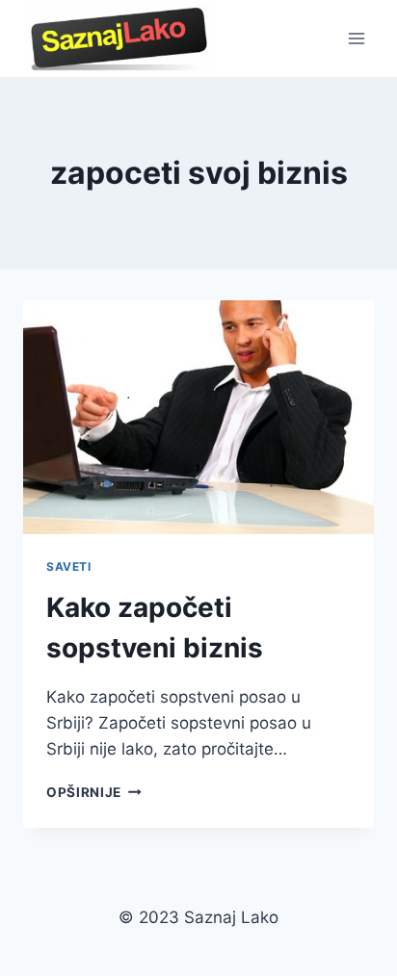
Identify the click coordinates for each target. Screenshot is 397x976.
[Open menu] (356, 38)
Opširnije (94, 792)
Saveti (69, 566)
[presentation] (198, 417)
